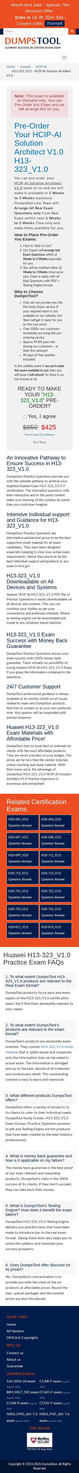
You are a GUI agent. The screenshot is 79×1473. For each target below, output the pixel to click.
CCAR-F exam (50, 1381)
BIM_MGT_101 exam (23, 1392)
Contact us (15, 1353)
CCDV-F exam (51, 1403)
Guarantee (15, 1366)
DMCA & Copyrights (22, 1337)
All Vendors (15, 1331)
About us (14, 1359)
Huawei (25, 67)
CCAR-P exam (18, 1403)
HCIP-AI (41, 67)
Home (11, 67)
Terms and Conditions (39, 434)
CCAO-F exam (51, 1392)
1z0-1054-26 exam (21, 1381)
